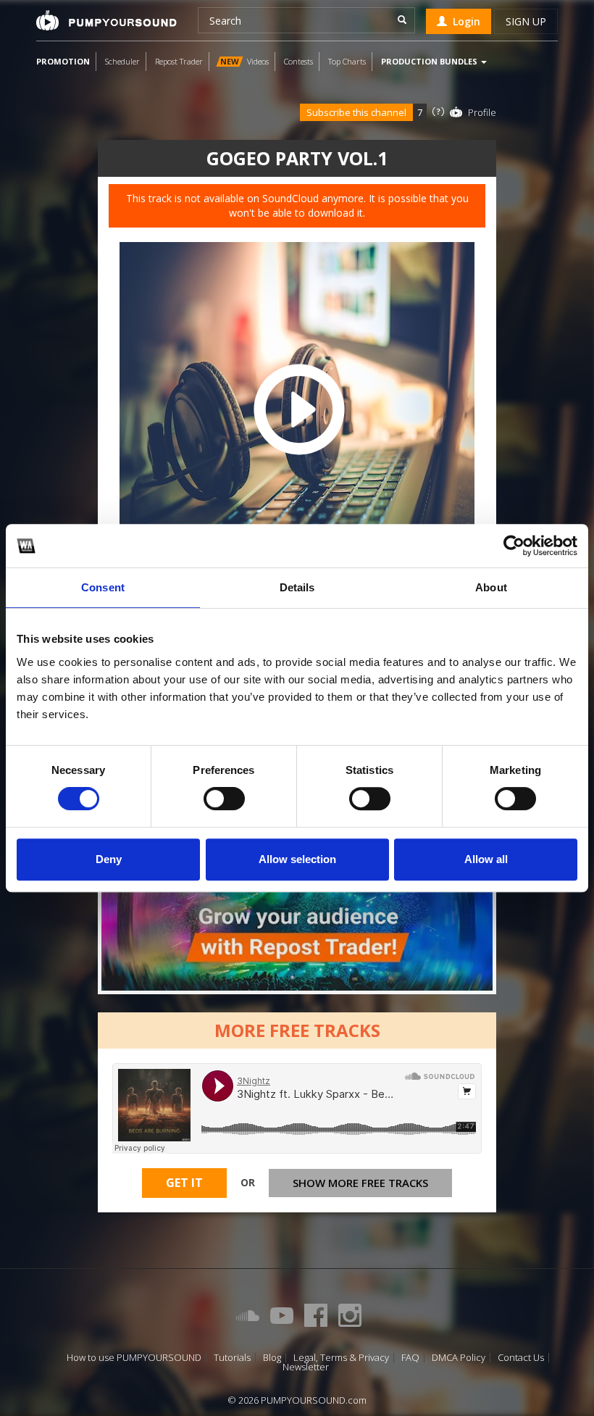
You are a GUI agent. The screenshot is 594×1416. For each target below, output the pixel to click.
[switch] (224, 798)
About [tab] (491, 587)
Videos (244, 61)
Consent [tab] (103, 587)
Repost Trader (179, 61)
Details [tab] (297, 587)
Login (463, 21)
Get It (184, 1183)
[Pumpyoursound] (106, 20)
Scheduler (122, 61)
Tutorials (232, 1357)
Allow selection (297, 859)
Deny (109, 859)
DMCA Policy (458, 1357)
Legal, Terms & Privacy (341, 1357)
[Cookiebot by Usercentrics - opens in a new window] (514, 546)
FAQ (410, 1357)
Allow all (486, 859)
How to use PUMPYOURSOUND (134, 1357)
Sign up (526, 21)
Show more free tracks (360, 1182)
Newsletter (306, 1367)
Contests (298, 61)
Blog (272, 1357)
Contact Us (521, 1357)
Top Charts (347, 61)
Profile (482, 112)
